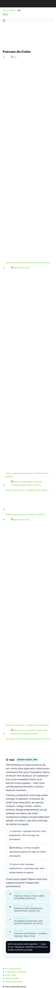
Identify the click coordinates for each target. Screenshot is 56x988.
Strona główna (9, 10)
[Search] (52, 3)
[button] (4, 3)
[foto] (28, 21)
